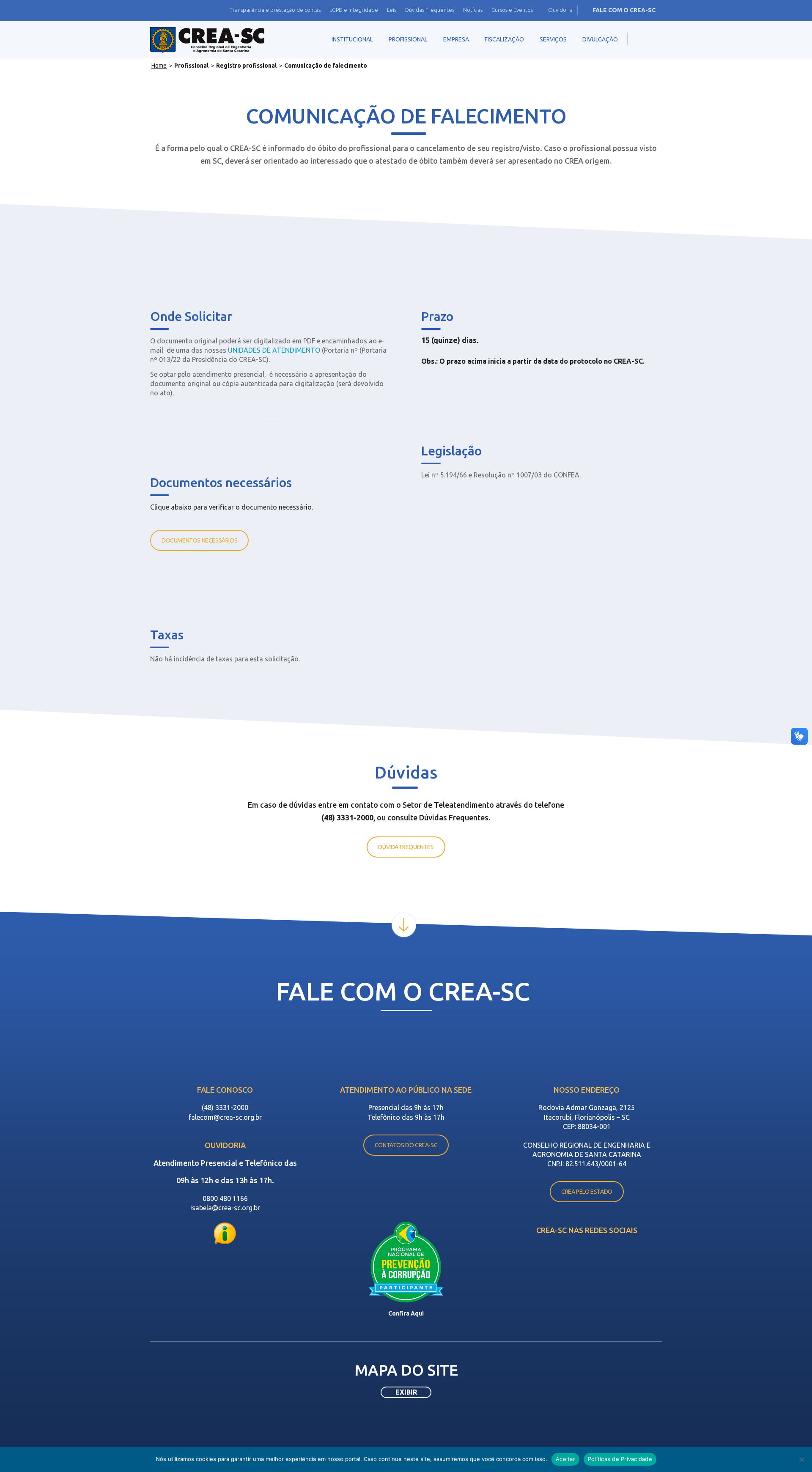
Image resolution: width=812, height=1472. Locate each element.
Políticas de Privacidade (620, 1459)
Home (159, 66)
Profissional (191, 66)
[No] (801, 1459)
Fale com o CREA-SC (624, 10)
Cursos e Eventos (512, 10)
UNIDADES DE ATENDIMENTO (274, 350)
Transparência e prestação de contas (275, 10)
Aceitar (565, 1459)
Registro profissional (246, 66)
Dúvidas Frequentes (429, 10)
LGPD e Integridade (353, 10)
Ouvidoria (560, 10)
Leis (391, 10)
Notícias (473, 10)
